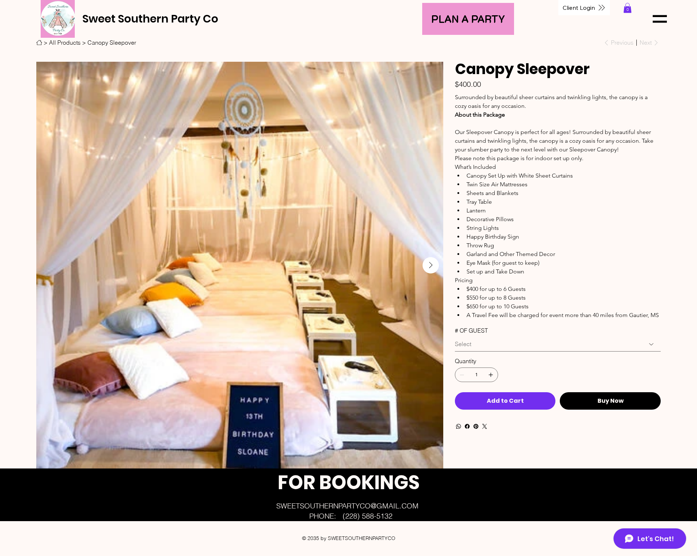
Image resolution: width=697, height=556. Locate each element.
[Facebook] (467, 426)
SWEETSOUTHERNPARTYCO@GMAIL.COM (347, 505)
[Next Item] (431, 265)
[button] (627, 8)
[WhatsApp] (458, 426)
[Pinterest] (476, 426)
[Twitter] (484, 426)
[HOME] (39, 42)
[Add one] (491, 375)
